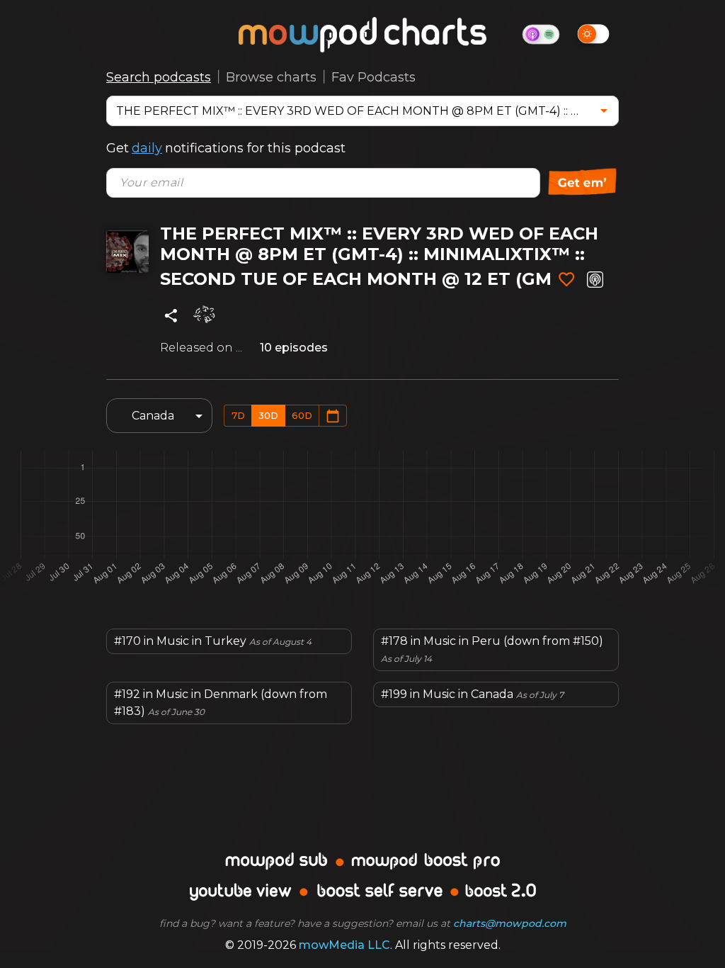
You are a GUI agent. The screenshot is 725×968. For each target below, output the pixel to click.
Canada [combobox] (153, 415)
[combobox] (352, 111)
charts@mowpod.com (509, 923)
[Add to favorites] (566, 280)
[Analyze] (204, 315)
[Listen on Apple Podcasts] (595, 279)
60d (302, 415)
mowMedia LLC (344, 945)
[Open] (604, 110)
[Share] (171, 316)
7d (238, 415)
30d (268, 415)
